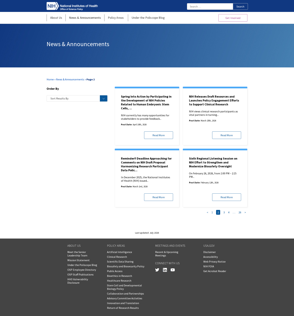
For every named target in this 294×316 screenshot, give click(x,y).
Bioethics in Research (119, 276)
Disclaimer (209, 252)
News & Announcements (70, 79)
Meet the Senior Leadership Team (77, 253)
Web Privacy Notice (214, 261)
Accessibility (210, 256)
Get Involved (232, 18)
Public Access (114, 271)
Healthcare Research (119, 280)
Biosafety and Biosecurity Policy (125, 266)
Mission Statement (78, 260)
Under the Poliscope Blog (82, 265)
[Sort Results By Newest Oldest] (77, 98)
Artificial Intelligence (119, 252)
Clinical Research (117, 256)
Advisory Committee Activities (124, 298)
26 (240, 212)
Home (50, 79)
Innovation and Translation (123, 303)
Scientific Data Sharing (120, 261)
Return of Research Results (123, 308)
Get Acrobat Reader (214, 271)
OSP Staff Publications (80, 274)
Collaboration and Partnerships (125, 293)
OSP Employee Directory (81, 269)
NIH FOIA (208, 266)
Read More (158, 135)
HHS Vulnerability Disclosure (77, 281)
